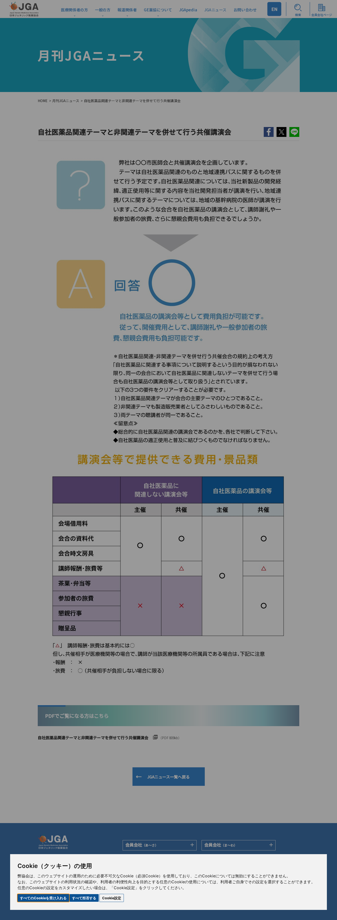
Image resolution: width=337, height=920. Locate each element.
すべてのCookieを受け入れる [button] (43, 898)
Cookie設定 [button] (111, 898)
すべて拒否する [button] (84, 898)
